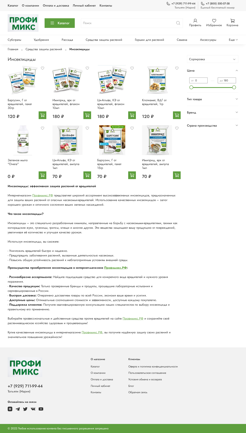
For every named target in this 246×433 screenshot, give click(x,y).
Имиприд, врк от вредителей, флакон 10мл (66, 104)
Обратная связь (137, 392)
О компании (30, 5)
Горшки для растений (149, 40)
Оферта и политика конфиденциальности (153, 366)
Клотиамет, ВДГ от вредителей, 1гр (154, 102)
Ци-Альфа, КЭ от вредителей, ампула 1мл (65, 164)
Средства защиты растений (104, 40)
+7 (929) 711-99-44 (183, 3)
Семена (182, 40)
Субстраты (14, 40)
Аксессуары (208, 40)
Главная (13, 49)
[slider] (191, 87)
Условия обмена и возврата (145, 379)
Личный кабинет (84, 5)
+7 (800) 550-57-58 (218, 3)
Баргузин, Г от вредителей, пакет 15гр (109, 164)
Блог (131, 386)
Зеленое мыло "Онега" (18, 162)
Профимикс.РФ (42, 195)
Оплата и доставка (56, 5)
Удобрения (41, 40)
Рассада (67, 40)
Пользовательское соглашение (147, 373)
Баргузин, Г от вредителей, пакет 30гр (20, 104)
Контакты (106, 5)
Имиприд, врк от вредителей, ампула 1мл (155, 164)
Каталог (13, 5)
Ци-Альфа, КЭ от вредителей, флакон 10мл (110, 104)
